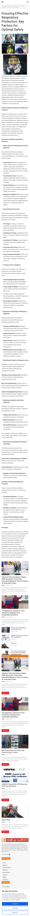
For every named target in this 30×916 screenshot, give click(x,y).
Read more (5, 693)
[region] (15, 902)
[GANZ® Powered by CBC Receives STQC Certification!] (6, 637)
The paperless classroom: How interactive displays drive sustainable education (13, 613)
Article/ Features (8, 6)
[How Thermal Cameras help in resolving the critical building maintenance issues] (6, 653)
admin (3, 585)
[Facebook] (3, 854)
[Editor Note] (6, 645)
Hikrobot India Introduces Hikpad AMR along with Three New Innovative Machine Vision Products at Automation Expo (15, 580)
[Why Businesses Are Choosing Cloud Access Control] (6, 630)
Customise (15, 908)
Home (3, 6)
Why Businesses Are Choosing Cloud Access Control (13, 751)
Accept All (15, 903)
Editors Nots (4, 817)
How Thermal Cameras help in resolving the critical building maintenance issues (18, 652)
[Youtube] (9, 854)
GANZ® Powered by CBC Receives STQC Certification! (14, 785)
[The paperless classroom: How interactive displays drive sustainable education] (15, 602)
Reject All (15, 912)
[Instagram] (5, 854)
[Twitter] (7, 854)
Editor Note (14, 643)
